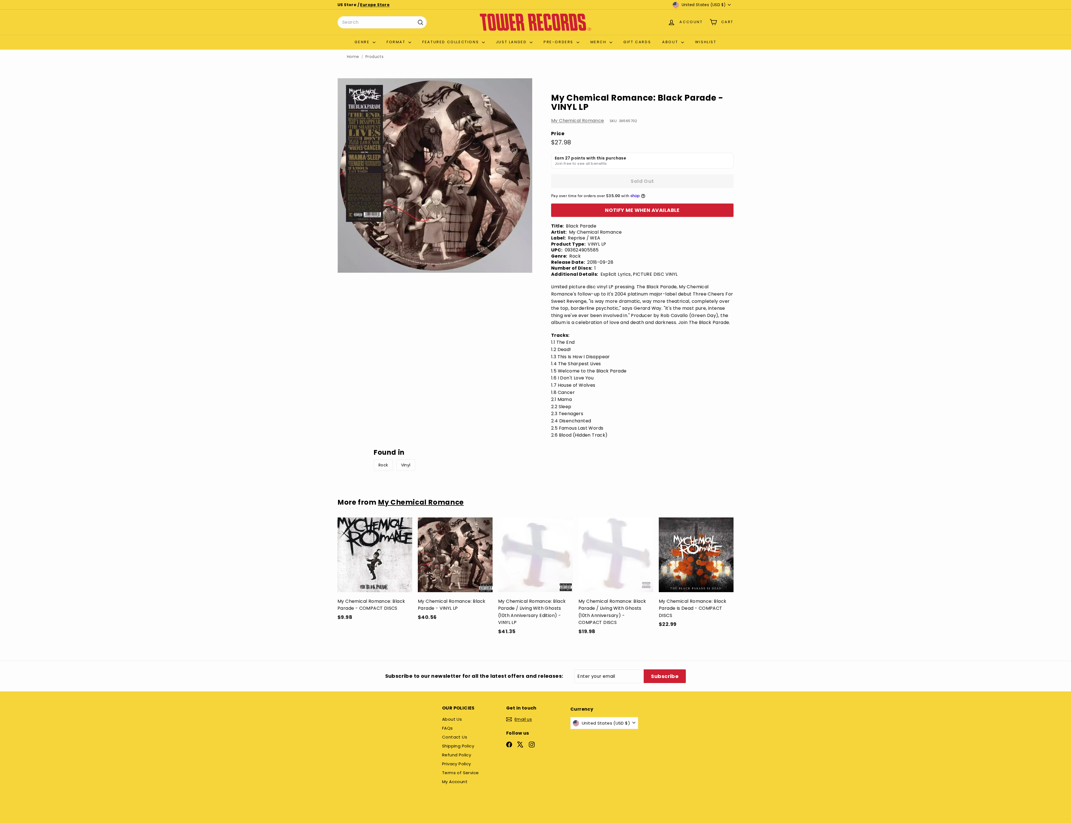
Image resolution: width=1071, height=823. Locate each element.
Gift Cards (637, 42)
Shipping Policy (458, 746)
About (671, 42)
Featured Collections (451, 42)
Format (397, 42)
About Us (452, 719)
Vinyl (406, 465)
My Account (454, 782)
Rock (383, 465)
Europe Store (375, 5)
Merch (599, 42)
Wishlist (706, 42)
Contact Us (454, 737)
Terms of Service (460, 773)
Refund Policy (456, 755)
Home (353, 56)
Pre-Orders (559, 42)
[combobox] (382, 22)
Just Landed (512, 42)
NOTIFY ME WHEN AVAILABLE (642, 210)
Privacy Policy (456, 764)
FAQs (447, 728)
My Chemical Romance (577, 120)
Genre (362, 42)
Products (374, 56)
